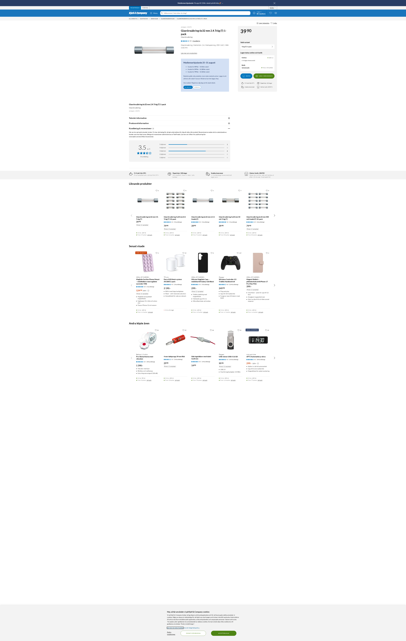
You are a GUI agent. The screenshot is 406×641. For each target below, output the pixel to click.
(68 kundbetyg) (261, 359)
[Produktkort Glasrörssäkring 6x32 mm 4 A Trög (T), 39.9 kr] (147, 200)
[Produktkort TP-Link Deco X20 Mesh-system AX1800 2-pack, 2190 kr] (175, 262)
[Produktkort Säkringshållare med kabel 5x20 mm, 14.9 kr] (203, 339)
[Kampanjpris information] (148, 290)
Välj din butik (245, 67)
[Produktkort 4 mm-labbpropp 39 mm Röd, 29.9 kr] (175, 339)
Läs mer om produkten (189, 53)
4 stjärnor (163, 148)
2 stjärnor (163, 154)
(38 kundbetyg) (150, 362)
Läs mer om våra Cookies (175, 628)
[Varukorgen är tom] (275, 12)
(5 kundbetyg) (178, 222)
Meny (155, 13)
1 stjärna (162, 157)
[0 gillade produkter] (270, 12)
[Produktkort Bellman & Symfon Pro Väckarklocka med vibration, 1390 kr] (147, 339)
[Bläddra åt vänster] (131, 215)
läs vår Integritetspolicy (191, 628)
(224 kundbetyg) (233, 284)
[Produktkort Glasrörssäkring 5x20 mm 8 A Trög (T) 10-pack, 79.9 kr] (175, 200)
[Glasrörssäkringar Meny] (176, 19)
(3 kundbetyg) (178, 284)
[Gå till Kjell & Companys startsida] (139, 13)
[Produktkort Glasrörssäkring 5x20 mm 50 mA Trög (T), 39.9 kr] (230, 200)
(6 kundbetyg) (260, 222)
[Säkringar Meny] (159, 19)
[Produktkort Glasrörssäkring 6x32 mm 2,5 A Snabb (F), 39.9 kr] (203, 200)
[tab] (135, 8)
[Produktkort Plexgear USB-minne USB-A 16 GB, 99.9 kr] (230, 339)
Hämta (248, 76)
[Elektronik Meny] (149, 19)
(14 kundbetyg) (206, 361)
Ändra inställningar (171, 633)
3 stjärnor (163, 151)
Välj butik (149, 235)
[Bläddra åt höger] (274, 215)
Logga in (197, 87)
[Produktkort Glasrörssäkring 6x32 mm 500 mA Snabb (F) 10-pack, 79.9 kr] (258, 200)
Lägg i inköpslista (264, 23)
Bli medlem (188, 87)
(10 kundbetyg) (178, 359)
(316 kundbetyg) (233, 359)
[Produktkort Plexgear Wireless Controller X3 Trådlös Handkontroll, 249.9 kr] (230, 262)
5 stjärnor (163, 144)
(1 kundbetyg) (205, 222)
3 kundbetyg (196, 41)
